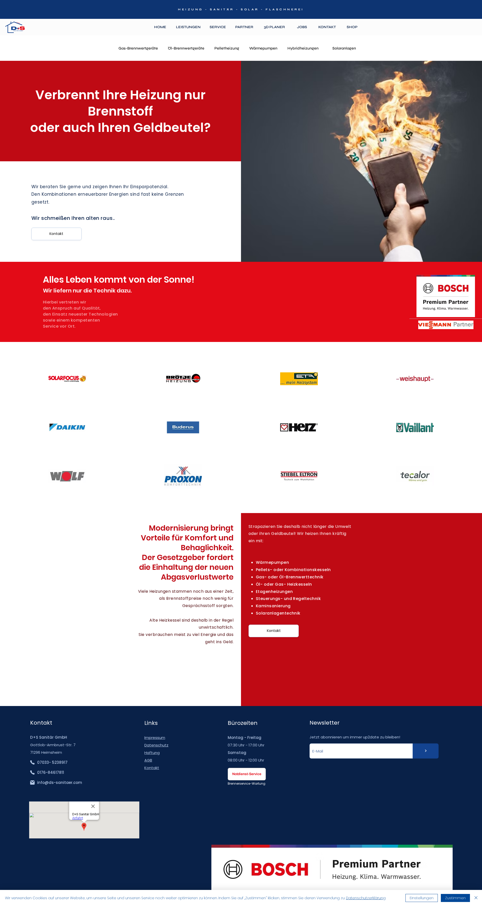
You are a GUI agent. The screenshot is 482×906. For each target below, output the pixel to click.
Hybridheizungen (303, 48)
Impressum (154, 737)
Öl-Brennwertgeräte (186, 48)
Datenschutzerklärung (366, 897)
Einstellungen (422, 897)
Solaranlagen (344, 48)
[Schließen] (476, 898)
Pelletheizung (226, 48)
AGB (148, 760)
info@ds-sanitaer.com (59, 782)
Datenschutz (156, 745)
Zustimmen (455, 897)
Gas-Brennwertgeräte (138, 48)
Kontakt (151, 767)
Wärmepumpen (263, 48)
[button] (188, 27)
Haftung (152, 752)
